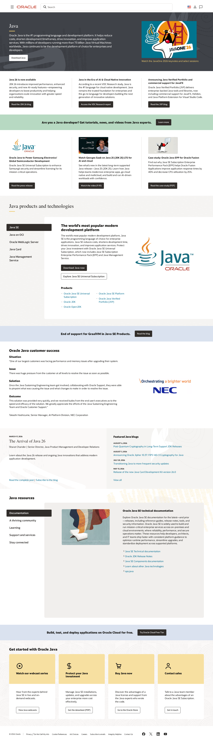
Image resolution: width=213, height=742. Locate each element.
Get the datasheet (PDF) (79, 710)
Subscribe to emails (97, 734)
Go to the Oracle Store (128, 710)
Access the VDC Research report (96, 104)
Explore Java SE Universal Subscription (84, 276)
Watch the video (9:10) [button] (91, 185)
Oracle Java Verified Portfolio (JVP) (109, 300)
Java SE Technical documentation (142, 551)
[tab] (29, 227)
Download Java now (74, 267)
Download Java (18, 57)
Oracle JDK (69, 301)
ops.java (129, 571)
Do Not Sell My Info (41, 734)
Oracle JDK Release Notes (138, 556)
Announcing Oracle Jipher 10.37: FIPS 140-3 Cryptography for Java (148, 454)
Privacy (29, 734)
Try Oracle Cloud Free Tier (152, 632)
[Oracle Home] (26, 7)
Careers (84, 734)
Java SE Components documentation (144, 561)
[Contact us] (201, 7)
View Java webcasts (27, 710)
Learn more (162, 121)
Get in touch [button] (172, 710)
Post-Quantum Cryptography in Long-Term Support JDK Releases (147, 446)
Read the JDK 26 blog (21, 104)
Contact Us (128, 734)
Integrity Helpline (114, 734)
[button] (12, 7)
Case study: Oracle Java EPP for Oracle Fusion (173, 157)
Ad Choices (74, 734)
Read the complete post (21, 479)
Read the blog (143, 333)
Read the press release (22, 185)
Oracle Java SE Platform (111, 293)
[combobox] (106, 6)
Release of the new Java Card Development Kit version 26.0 (144, 471)
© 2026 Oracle (14, 734)
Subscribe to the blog (47, 479)
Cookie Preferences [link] (59, 734)
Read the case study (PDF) (163, 185)
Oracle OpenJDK (72, 306)
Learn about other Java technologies (144, 566)
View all (117, 479)
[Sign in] (195, 7)
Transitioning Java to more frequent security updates (141, 463)
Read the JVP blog (159, 104)
